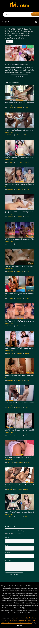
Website (7, 552)
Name (7, 537)
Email (6, 545)
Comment (8, 560)
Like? (10, 41)
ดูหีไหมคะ (15, 64)
